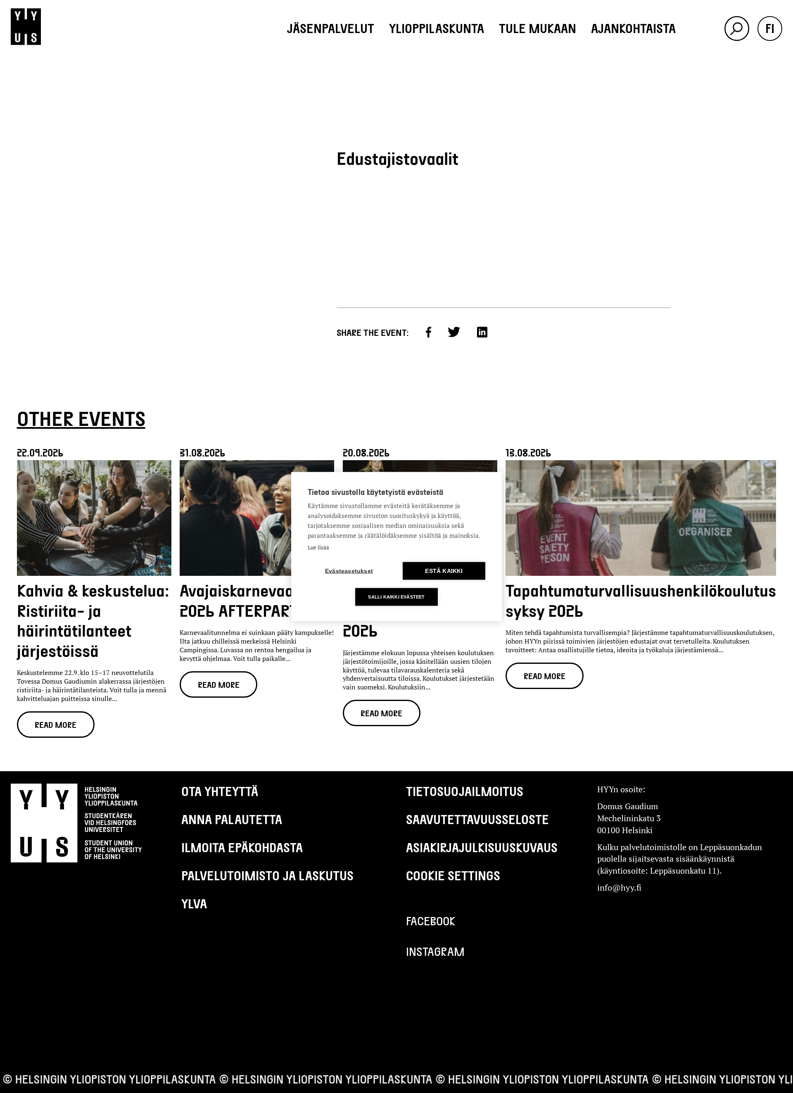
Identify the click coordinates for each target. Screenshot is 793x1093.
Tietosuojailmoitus (464, 791)
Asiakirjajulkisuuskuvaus (482, 847)
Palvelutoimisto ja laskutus (267, 875)
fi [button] (769, 28)
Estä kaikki (444, 571)
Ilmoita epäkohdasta (242, 847)
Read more (55, 724)
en (770, 52)
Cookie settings (453, 875)
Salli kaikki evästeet (396, 596)
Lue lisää (318, 547)
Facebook (431, 921)
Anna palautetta (231, 819)
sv (770, 77)
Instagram (435, 951)
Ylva (194, 903)
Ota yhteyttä (219, 791)
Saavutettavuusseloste (477, 819)
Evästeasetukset (349, 571)
